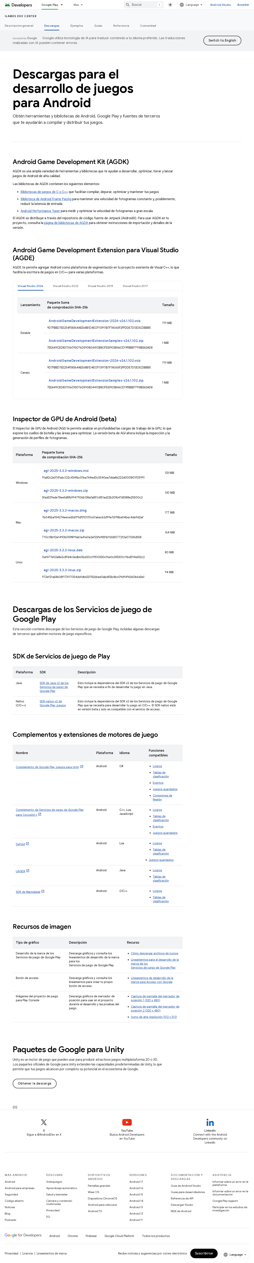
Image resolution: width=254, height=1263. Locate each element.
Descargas (51, 25)
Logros (157, 766)
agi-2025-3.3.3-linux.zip (62, 570)
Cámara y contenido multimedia (59, 1202)
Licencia (27, 1253)
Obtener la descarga (34, 1084)
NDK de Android (181, 1211)
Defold (20, 844)
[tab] (30, 286)
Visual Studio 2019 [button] (100, 286)
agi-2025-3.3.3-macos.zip (64, 530)
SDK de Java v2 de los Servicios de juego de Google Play (54, 687)
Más (76, 5)
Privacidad (53, 1210)
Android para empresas (19, 1188)
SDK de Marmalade (28, 892)
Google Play (49, 5)
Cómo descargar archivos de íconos (154, 953)
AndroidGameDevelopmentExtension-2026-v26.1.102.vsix (95, 321)
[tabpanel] (97, 345)
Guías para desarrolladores (188, 1192)
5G (48, 1216)
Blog (7, 1213)
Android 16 (136, 1188)
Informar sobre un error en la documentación (230, 1192)
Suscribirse (204, 1253)
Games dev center (21, 16)
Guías (98, 25)
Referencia (121, 25)
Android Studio (220, 5)
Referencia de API (182, 1198)
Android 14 (136, 1201)
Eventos (158, 783)
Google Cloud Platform (119, 1236)
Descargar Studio (182, 1205)
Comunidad (148, 25)
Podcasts (10, 1220)
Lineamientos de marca (52, 1253)
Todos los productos (156, 1236)
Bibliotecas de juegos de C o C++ (44, 192)
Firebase (91, 1236)
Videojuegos (54, 1182)
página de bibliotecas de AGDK (66, 223)
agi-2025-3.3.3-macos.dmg (65, 511)
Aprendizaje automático (61, 1188)
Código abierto (14, 1201)
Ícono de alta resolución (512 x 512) (154, 1017)
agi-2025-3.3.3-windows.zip (66, 491)
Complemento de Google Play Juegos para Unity (47, 767)
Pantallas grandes (99, 1185)
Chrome (73, 1236)
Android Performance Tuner (40, 211)
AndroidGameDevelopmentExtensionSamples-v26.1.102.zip (96, 341)
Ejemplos (76, 25)
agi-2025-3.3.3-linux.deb (63, 550)
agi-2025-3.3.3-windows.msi (66, 471)
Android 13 (136, 1207)
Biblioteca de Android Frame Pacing (46, 199)
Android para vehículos (102, 1205)
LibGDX (20, 871)
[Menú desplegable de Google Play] (63, 5)
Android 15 (136, 1194)
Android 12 (136, 1213)
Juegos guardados (165, 789)
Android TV (95, 1211)
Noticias (10, 1207)
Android (10, 1182)
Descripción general (19, 25)
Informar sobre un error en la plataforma (230, 1183)
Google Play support (225, 1201)
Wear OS (93, 1192)
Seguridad (11, 1194)
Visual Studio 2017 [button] (135, 286)
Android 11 (136, 1220)
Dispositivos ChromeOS (102, 1198)
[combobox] (144, 4)
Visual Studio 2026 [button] (30, 286)
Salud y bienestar (57, 1194)
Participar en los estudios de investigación (230, 1208)
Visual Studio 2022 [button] (66, 286)
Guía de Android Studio (186, 1185)
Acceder (243, 5)
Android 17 (136, 1182)
